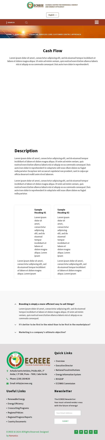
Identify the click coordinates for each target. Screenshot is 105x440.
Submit (65, 421)
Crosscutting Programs (18, 408)
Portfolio (20, 34)
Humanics (13, 435)
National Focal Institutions (68, 370)
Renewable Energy (16, 399)
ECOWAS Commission (65, 383)
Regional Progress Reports (20, 417)
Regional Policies (15, 412)
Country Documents (17, 421)
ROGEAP (60, 379)
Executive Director (64, 365)
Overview (60, 361)
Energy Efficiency (15, 403)
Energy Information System (68, 374)
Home (9, 34)
